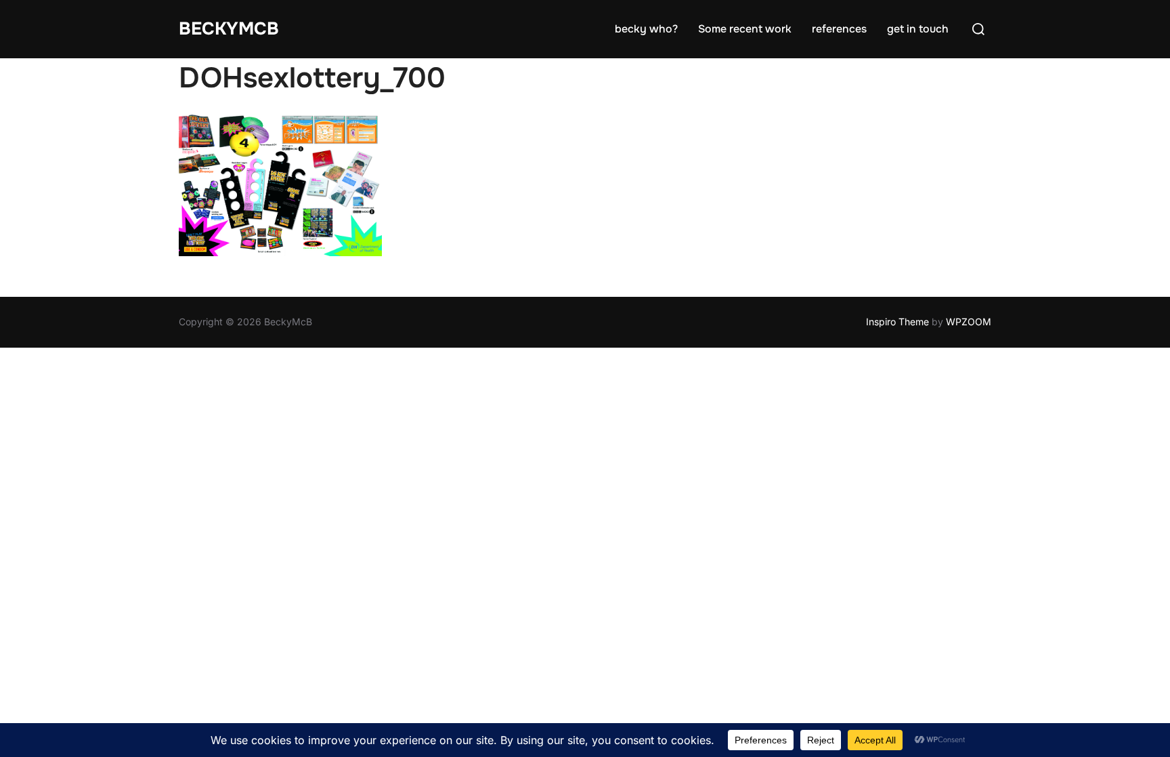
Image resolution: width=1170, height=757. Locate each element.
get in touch (918, 29)
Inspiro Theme (897, 321)
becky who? (646, 29)
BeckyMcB (229, 29)
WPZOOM (968, 321)
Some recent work (745, 29)
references (839, 29)
